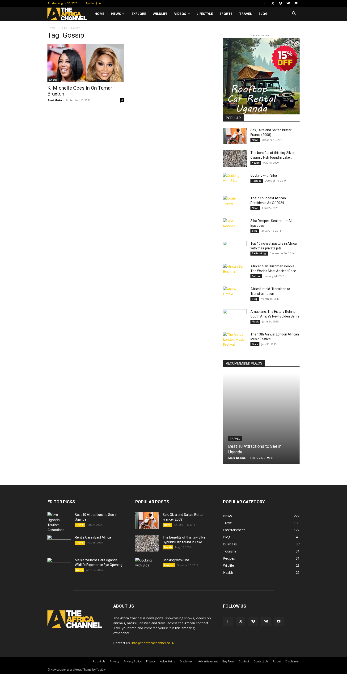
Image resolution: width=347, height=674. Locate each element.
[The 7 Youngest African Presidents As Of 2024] (235, 204)
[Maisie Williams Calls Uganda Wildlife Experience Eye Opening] (59, 566)
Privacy (114, 661)
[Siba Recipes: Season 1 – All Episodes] (235, 226)
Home (100, 13)
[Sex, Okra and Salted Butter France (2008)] (235, 136)
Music (255, 321)
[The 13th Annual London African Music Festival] (235, 340)
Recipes (256, 180)
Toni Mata (54, 100)
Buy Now (228, 661)
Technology (259, 253)
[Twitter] (272, 3)
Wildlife (160, 13)
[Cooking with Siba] (235, 181)
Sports (226, 13)
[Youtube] (296, 3)
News (116, 13)
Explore (138, 13)
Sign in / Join (93, 3)
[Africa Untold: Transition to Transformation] (235, 295)
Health (256, 162)
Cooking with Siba (263, 175)
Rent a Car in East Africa (93, 537)
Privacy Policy (133, 661)
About (277, 661)
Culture (256, 276)
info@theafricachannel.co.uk (152, 643)
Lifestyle (205, 13)
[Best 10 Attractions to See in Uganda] (261, 418)
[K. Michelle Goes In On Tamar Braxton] (85, 63)
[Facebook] (264, 3)
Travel (245, 13)
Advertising (167, 661)
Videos (180, 13)
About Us (99, 661)
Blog (262, 13)
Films (255, 344)
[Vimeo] (280, 3)
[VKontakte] (288, 3)
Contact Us (261, 661)
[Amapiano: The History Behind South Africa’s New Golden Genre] (235, 317)
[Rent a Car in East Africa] (59, 543)
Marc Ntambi (237, 458)
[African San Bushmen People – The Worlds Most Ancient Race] (235, 272)
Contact (244, 661)
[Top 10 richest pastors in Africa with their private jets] (235, 249)
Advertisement (208, 661)
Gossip (53, 80)
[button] (294, 14)
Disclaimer (187, 661)
